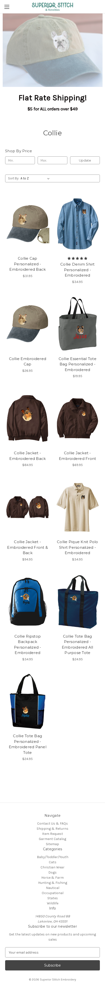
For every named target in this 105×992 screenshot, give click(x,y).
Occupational (52, 893)
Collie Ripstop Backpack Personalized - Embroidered (27, 644)
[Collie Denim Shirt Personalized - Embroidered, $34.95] (77, 223)
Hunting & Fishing (52, 883)
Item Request (52, 834)
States (52, 898)
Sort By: (13, 178)
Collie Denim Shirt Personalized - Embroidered (77, 270)
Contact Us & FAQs (52, 823)
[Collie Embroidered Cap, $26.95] (27, 324)
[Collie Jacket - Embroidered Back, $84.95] (27, 418)
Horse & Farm (52, 877)
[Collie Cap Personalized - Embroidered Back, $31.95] (27, 223)
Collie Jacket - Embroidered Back (27, 456)
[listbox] (36, 178)
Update (85, 160)
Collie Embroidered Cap (27, 361)
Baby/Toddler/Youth (52, 857)
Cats (52, 862)
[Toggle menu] (6, 6)
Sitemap (52, 844)
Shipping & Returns (52, 829)
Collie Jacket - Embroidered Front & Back (27, 547)
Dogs (52, 872)
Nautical (52, 888)
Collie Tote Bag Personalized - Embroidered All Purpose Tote (77, 644)
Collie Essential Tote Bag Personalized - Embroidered (77, 364)
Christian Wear (52, 867)
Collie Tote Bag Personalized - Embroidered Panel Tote (27, 744)
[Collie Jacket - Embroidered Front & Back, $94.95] (27, 507)
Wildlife (52, 903)
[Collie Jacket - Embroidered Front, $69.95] (77, 418)
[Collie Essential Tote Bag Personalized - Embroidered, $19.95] (77, 324)
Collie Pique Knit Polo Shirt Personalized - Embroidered (77, 547)
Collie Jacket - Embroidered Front (77, 456)
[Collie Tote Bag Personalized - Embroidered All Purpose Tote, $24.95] (77, 601)
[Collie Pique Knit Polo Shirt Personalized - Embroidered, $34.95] (77, 507)
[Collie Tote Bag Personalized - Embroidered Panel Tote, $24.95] (27, 701)
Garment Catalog (52, 839)
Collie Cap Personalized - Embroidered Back (27, 264)
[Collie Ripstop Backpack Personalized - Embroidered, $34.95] (27, 601)
